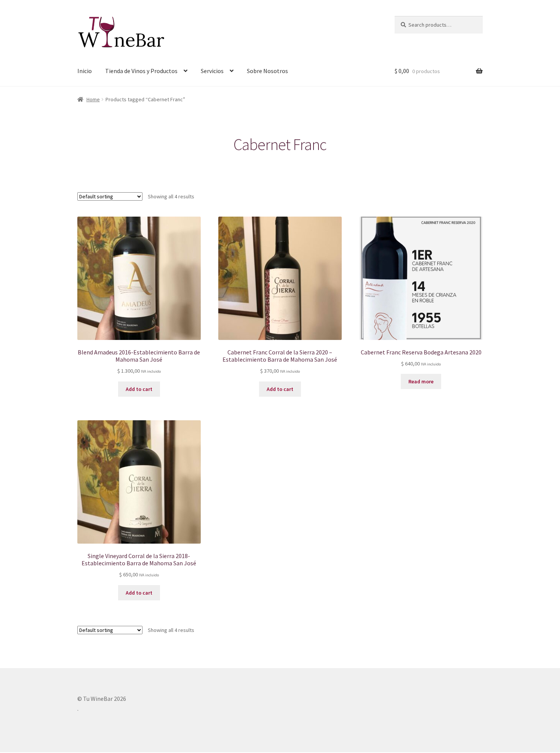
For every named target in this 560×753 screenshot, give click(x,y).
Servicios (212, 71)
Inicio (84, 71)
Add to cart (139, 389)
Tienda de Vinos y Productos (141, 71)
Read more (421, 381)
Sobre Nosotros (267, 71)
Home (93, 99)
